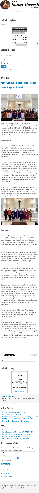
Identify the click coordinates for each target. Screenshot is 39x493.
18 (17, 40)
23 (13, 42)
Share (34, 355)
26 (19, 42)
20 (21, 40)
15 (26, 37)
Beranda (6, 396)
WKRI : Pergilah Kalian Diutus (11, 414)
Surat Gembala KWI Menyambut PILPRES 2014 (17, 432)
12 (19, 37)
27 (21, 42)
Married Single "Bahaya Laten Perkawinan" (15, 421)
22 (26, 40)
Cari (2, 360)
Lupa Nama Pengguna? (10, 72)
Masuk (4, 66)
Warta (12, 396)
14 (24, 37)
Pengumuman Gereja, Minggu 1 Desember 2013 (17, 436)
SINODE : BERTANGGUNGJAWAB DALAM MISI (18, 419)
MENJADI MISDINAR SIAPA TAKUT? (14, 412)
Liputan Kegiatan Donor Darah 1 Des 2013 (15, 438)
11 (17, 37)
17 (15, 40)
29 (26, 42)
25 (17, 42)
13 (21, 37)
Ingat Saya (6, 63)
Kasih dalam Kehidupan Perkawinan (13, 430)
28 (24, 42)
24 (15, 42)
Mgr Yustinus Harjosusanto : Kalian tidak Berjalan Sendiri (20, 417)
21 (24, 40)
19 (19, 40)
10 (15, 37)
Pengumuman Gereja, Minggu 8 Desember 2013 (17, 434)
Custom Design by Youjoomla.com (22, 488)
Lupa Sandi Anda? (8, 70)
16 (13, 40)
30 (13, 44)
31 (15, 45)
